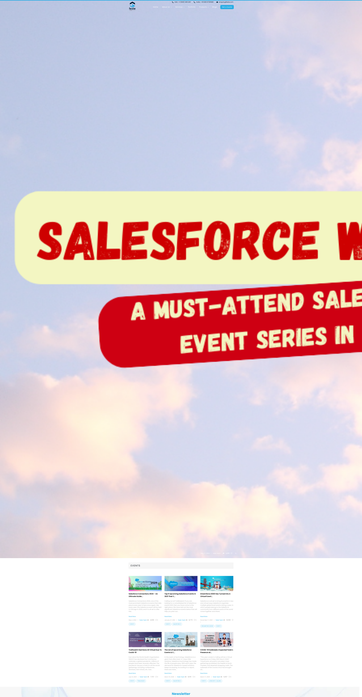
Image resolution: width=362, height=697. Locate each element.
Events (134, 553)
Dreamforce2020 (207, 626)
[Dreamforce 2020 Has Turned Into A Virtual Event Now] (216, 583)
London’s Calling (215, 681)
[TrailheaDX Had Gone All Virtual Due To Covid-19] (145, 639)
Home (155, 7)
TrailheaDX (141, 681)
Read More (132, 616)
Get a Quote (227, 7)
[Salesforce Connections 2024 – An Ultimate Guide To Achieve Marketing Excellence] (145, 583)
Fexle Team (216, 553)
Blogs (214, 7)
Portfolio (191, 7)
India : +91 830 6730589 (204, 2)
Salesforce (177, 624)
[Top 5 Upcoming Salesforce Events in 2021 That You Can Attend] (181, 583)
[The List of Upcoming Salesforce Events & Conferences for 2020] (181, 639)
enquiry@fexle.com (226, 2)
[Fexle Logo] (132, 6)
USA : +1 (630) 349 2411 (182, 2)
